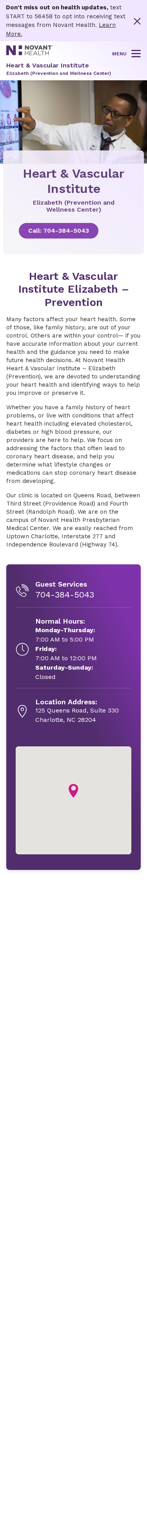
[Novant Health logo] (29, 53)
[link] (73, 231)
